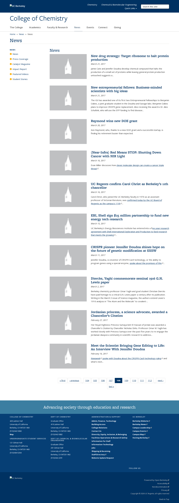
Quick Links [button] (130, 8)
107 (111, 381)
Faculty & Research (57, 27)
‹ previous (75, 380)
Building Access (98, 424)
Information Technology (102, 444)
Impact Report (20, 69)
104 (88, 381)
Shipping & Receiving (101, 451)
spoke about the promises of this (146, 263)
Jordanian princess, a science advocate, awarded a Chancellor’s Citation (129, 314)
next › (161, 380)
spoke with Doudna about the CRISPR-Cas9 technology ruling (132, 358)
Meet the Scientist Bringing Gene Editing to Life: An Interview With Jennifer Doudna (128, 347)
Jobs (93, 448)
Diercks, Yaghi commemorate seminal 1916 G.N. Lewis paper (127, 280)
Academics (35, 27)
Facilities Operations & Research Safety (109, 438)
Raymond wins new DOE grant (114, 121)
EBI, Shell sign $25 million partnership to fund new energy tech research (130, 217)
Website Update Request (103, 458)
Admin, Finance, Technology (104, 421)
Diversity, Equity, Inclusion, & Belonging (109, 434)
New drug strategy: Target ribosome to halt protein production (130, 58)
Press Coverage (20, 59)
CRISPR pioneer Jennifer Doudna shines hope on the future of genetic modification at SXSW (128, 249)
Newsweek (96, 358)
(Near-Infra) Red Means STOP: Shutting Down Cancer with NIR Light (126, 154)
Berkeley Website (141, 421)
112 (151, 381)
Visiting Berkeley (141, 438)
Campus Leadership (142, 428)
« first (63, 380)
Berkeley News (140, 424)
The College (16, 27)
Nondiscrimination (160, 487)
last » (112, 386)
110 (135, 381)
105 (96, 381)
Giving (117, 27)
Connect (103, 27)
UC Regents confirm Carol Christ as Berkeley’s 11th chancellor (129, 186)
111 (143, 381)
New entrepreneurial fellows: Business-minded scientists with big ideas (126, 89)
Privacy (165, 490)
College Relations (99, 428)
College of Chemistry (38, 18)
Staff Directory (99, 454)
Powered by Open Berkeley (156, 480)
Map (12, 434)
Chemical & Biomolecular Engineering (119, 4)
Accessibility (163, 483)
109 (127, 381)
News (77, 27)
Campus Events (140, 431)
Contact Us (96, 431)
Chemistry (92, 4)
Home (12, 34)
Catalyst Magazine (21, 64)
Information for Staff (101, 441)
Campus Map (139, 434)
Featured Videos (21, 74)
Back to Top (164, 499)
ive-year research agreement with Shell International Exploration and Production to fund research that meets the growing (130, 231)
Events (90, 27)
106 (104, 381)
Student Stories (20, 79)
